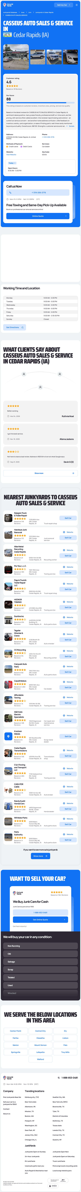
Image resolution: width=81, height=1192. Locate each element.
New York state (30, 1102)
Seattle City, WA (59, 1097)
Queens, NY (57, 1140)
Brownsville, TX (58, 1107)
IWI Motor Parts (20, 817)
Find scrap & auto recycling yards (65, 1166)
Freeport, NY (29, 1121)
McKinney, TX (58, 1121)
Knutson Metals (18, 732)
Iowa (22, 12)
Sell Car (68, 518)
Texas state (57, 1125)
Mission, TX (29, 1111)
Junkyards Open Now (61, 1152)
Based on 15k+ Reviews (59, 895)
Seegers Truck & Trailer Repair (20, 514)
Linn (29, 12)
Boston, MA (29, 1116)
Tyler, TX (56, 1111)
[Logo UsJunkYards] (18, 893)
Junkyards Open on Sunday (35, 1152)
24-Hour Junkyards (32, 1156)
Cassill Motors (20, 681)
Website (70, 532)
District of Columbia (60, 1116)
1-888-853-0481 (70, 1077)
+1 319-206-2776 (48, 137)
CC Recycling (20, 650)
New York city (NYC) (60, 1102)
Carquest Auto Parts (20, 665)
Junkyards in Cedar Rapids (44, 12)
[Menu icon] (76, 5)
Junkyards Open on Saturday (64, 1156)
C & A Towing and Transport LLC (20, 767)
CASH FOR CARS (18, 785)
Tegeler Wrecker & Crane (18, 633)
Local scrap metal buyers (62, 1171)
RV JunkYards (30, 1161)
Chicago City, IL (31, 1140)
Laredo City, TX (58, 1130)
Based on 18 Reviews (14, 89)
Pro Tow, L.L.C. (20, 566)
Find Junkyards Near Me (12, 1097)
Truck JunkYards (59, 1161)
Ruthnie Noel (68, 416)
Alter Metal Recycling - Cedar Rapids (20, 549)
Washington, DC (31, 1125)
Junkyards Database (10, 12)
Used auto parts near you (34, 1166)
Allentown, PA (30, 1107)
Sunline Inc (19, 616)
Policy (10, 1185)
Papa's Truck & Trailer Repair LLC (20, 583)
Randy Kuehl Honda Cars (19, 802)
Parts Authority (18, 833)
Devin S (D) (69, 461)
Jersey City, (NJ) (31, 1135)
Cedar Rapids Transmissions (20, 749)
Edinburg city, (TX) (32, 1097)
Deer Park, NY (30, 1130)
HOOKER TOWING (18, 600)
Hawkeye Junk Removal (20, 531)
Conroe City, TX (59, 1135)
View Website (11, 154)
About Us (6, 1114)
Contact (6, 1109)
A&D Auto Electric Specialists (19, 714)
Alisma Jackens (67, 439)
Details (71, 126)
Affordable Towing (18, 696)
